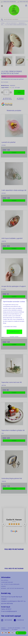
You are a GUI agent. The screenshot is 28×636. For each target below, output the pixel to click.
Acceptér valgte (14, 336)
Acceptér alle (14, 331)
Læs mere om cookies (10, 326)
